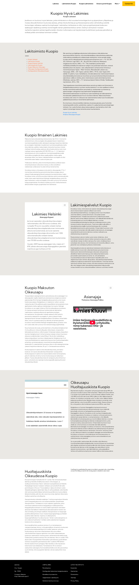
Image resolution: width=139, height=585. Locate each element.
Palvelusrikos (74, 574)
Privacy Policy (75, 581)
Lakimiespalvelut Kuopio (35, 65)
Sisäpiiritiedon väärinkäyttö (51, 577)
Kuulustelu (74, 568)
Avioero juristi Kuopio (104, 4)
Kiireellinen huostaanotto (50, 574)
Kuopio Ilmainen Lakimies (35, 63)
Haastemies (74, 571)
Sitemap (73, 577)
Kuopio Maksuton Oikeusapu (36, 67)
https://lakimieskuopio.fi (21, 576)
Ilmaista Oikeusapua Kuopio (71, 114)
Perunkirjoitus (47, 568)
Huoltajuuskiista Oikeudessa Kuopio (38, 71)
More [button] (117, 4)
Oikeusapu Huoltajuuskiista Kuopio (38, 69)
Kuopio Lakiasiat (32, 59)
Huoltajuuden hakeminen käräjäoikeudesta (55, 571)
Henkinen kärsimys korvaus (51, 581)
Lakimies (56, 4)
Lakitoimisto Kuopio (69, 4)
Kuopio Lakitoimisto (86, 4)
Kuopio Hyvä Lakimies (70, 112)
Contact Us (129, 4)
